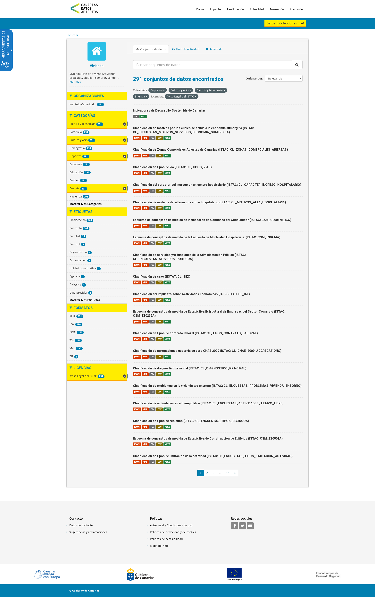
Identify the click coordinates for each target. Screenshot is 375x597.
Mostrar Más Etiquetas (85, 300)
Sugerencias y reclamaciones (88, 532)
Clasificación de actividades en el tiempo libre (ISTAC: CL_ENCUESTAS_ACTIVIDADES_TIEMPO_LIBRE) (208, 403)
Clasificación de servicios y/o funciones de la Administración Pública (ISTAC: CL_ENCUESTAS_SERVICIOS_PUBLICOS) (189, 257)
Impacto (215, 9)
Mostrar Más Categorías (86, 204)
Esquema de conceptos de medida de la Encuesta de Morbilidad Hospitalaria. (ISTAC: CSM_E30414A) (206, 237)
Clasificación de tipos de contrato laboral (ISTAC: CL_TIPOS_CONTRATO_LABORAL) (195, 333)
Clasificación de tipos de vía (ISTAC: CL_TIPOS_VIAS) (172, 167)
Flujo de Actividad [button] (187, 49)
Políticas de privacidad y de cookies (173, 532)
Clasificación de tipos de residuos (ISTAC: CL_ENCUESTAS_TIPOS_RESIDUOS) (191, 421)
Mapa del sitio (159, 546)
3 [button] (213, 473)
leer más (75, 81)
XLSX (143, 116)
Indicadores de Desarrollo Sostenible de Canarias (169, 110)
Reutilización (235, 9)
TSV (152, 138)
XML (145, 138)
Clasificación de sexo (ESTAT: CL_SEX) (161, 276)
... (220, 473)
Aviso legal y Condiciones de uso (171, 525)
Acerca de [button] (215, 49)
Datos (200, 9)
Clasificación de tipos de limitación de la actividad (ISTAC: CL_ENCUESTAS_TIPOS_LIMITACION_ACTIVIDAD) (213, 456)
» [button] (235, 473)
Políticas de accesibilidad (166, 539)
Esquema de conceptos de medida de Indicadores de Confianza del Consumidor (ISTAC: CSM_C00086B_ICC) (212, 220)
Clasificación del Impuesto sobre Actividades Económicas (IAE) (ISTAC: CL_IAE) (191, 294)
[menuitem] (200, 9)
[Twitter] (242, 526)
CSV (160, 138)
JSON (137, 138)
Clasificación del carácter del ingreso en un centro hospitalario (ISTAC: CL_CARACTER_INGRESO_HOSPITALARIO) (217, 185)
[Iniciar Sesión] (302, 23)
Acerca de (296, 9)
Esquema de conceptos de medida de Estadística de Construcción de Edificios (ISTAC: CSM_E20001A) (208, 438)
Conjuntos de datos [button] (152, 49)
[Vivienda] (97, 52)
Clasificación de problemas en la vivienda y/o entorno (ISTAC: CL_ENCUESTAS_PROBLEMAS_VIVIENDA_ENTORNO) (217, 386)
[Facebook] (234, 526)
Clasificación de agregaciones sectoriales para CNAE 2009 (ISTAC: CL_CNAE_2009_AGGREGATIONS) (207, 351)
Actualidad (257, 9)
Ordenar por (254, 78)
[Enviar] (297, 64)
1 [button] (200, 473)
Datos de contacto (81, 525)
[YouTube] (250, 526)
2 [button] (207, 473)
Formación (277, 9)
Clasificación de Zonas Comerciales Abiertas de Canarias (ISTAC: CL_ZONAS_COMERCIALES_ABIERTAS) (210, 149)
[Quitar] (164, 90)
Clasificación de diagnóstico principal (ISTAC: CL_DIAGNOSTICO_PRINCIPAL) (189, 368)
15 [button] (227, 473)
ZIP (136, 116)
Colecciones (288, 23)
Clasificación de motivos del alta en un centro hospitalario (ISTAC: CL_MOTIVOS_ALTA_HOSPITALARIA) (209, 202)
